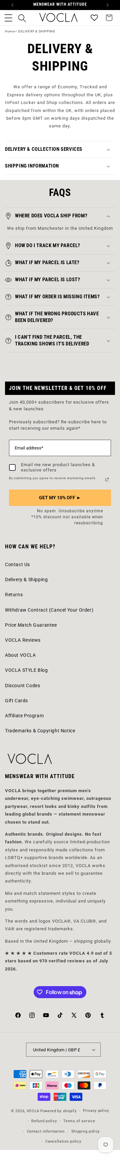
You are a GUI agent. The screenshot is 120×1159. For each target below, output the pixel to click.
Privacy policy (96, 1111)
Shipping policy (85, 1131)
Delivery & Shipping (26, 579)
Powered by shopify (58, 1111)
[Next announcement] (107, 5)
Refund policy (44, 1121)
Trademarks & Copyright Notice (40, 730)
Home (10, 31)
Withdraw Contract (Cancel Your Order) (49, 610)
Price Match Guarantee (31, 625)
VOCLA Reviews (23, 640)
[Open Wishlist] (94, 17)
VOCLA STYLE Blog (26, 670)
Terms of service (79, 1121)
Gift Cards (16, 700)
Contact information (46, 1131)
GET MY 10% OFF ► (60, 497)
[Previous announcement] (12, 5)
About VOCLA (20, 655)
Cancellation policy (63, 1141)
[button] (8, 17)
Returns (14, 594)
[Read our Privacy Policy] (107, 480)
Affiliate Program (24, 715)
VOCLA (33, 1111)
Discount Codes (22, 685)
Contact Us (17, 564)
